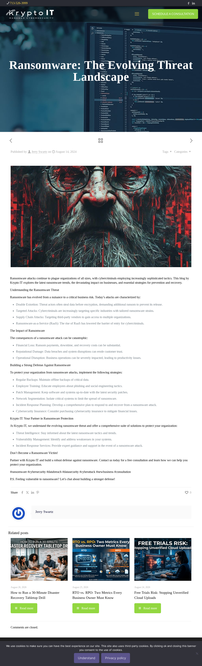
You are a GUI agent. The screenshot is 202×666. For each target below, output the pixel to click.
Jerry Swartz (39, 151)
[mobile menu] (137, 14)
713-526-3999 (19, 3)
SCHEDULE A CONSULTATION (173, 14)
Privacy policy (115, 658)
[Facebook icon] (188, 3)
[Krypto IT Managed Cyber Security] (29, 14)
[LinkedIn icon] (193, 3)
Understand (86, 658)
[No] (197, 653)
